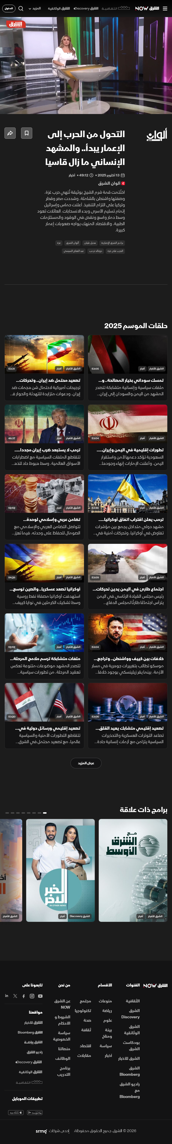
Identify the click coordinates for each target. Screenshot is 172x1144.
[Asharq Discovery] (29, 1062)
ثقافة (86, 1030)
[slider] (86, 111)
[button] (28, 104)
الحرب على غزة (115, 251)
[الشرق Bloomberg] (30, 1033)
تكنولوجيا (83, 1011)
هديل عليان (90, 243)
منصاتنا (64, 1049)
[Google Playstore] (35, 1112)
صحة (87, 1020)
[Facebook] (23, 996)
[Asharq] (33, 1023)
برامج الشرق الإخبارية (112, 243)
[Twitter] (15, 996)
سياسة (106, 1046)
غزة (59, 243)
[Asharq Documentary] (30, 1072)
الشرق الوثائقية (132, 1029)
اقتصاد (85, 1046)
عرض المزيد (86, 763)
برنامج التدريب (63, 1071)
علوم (107, 1020)
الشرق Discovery (80, 916)
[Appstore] (16, 1112)
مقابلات (84, 1055)
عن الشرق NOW (62, 1004)
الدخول (9, 8)
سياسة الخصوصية (61, 1036)
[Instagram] (32, 996)
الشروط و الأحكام (62, 1020)
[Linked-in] (6, 996)
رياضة (107, 1011)
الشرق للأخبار (156, 369)
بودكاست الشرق (131, 1045)
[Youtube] (40, 996)
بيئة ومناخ (107, 1033)
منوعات (105, 1001)
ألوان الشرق (72, 243)
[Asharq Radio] (35, 1052)
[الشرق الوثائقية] (59, 8)
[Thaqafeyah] (29, 1082)
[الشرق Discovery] (85, 8)
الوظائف (62, 1058)
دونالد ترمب (95, 251)
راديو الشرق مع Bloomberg (130, 1090)
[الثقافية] (116, 8)
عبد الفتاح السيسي (74, 251)
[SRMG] (41, 1131)
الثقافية (133, 1001)
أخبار (142, 369)
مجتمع (85, 1001)
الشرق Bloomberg (130, 1071)
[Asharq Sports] (33, 1042)
